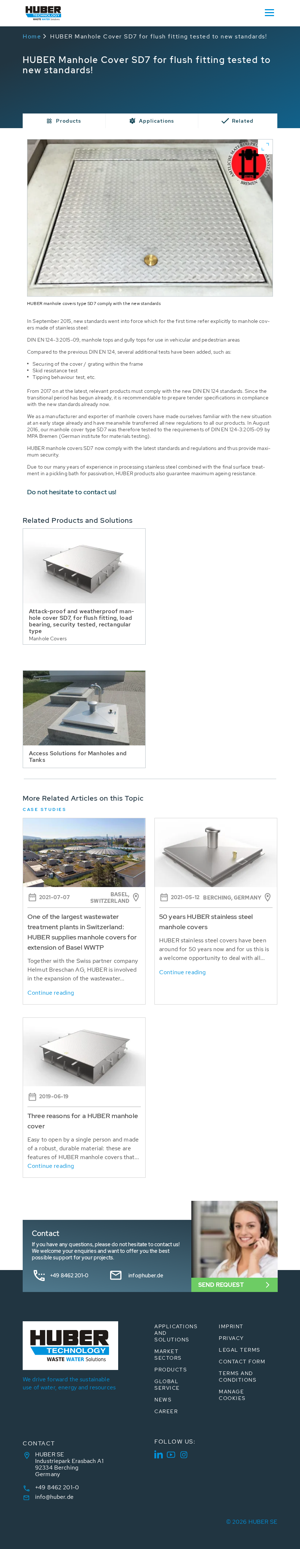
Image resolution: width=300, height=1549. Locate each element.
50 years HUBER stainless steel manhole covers (206, 921)
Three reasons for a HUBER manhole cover (82, 1121)
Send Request (221, 1285)
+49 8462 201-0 (69, 1275)
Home (32, 36)
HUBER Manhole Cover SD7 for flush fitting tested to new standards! (158, 36)
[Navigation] (269, 12)
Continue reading (50, 993)
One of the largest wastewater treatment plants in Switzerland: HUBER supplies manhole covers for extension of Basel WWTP (82, 932)
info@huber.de (145, 1275)
